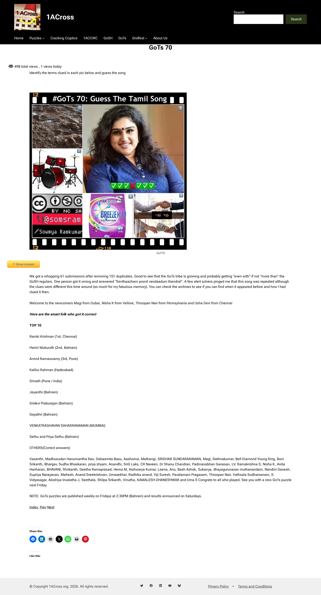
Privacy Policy (218, 586)
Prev (43, 507)
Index (34, 507)
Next (50, 507)
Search (239, 12)
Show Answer (25, 264)
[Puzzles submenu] (43, 38)
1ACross (60, 17)
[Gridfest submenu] (146, 38)
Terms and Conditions (255, 586)
